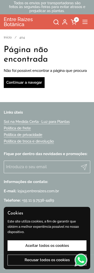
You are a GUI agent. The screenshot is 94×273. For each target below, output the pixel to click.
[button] (56, 22)
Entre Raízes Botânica (18, 22)
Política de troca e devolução (29, 141)
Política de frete (17, 128)
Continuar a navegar (24, 82)
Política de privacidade (23, 134)
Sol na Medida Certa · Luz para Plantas (37, 121)
